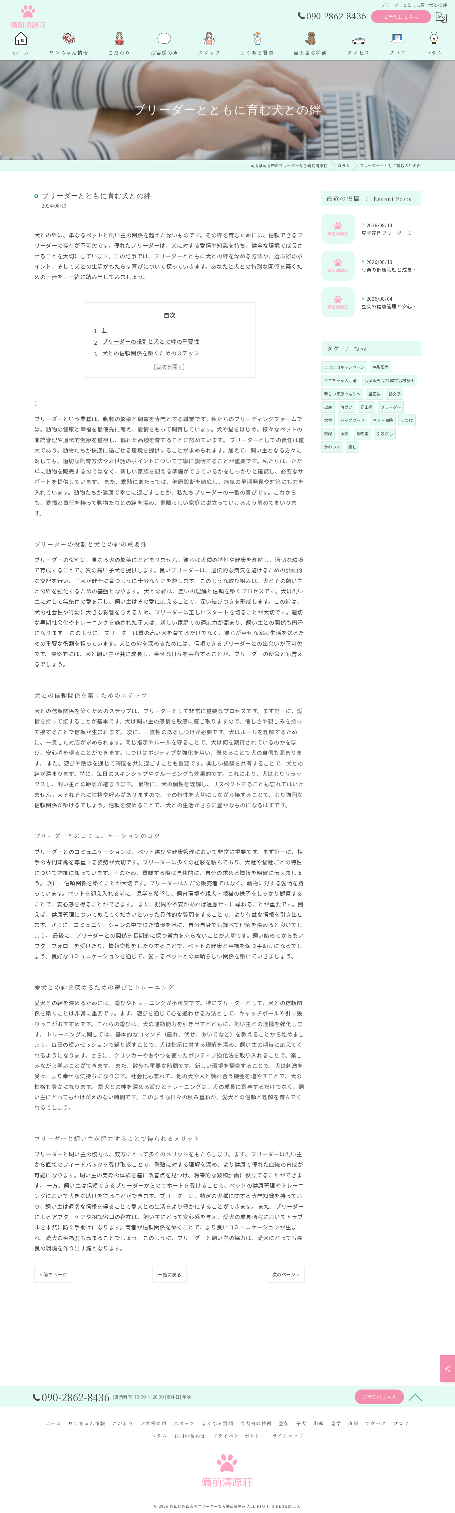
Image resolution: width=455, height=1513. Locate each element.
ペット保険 (383, 420)
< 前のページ (53, 1274)
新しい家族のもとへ (342, 393)
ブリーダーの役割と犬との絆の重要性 (151, 341)
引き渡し (385, 433)
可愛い (346, 407)
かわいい (332, 446)
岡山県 (366, 407)
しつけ (407, 420)
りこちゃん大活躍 (340, 380)
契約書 (362, 433)
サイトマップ (288, 1435)
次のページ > (285, 1274)
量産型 (374, 393)
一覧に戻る (169, 1274)
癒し (352, 446)
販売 (344, 433)
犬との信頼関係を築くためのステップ (151, 353)
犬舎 (328, 420)
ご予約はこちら (401, 16)
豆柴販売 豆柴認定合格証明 (390, 380)
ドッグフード (352, 420)
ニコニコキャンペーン (344, 367)
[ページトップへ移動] (415, 1397)
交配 (328, 433)
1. (104, 330)
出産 (328, 407)
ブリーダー (391, 407)
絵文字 (395, 393)
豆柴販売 (380, 367)
